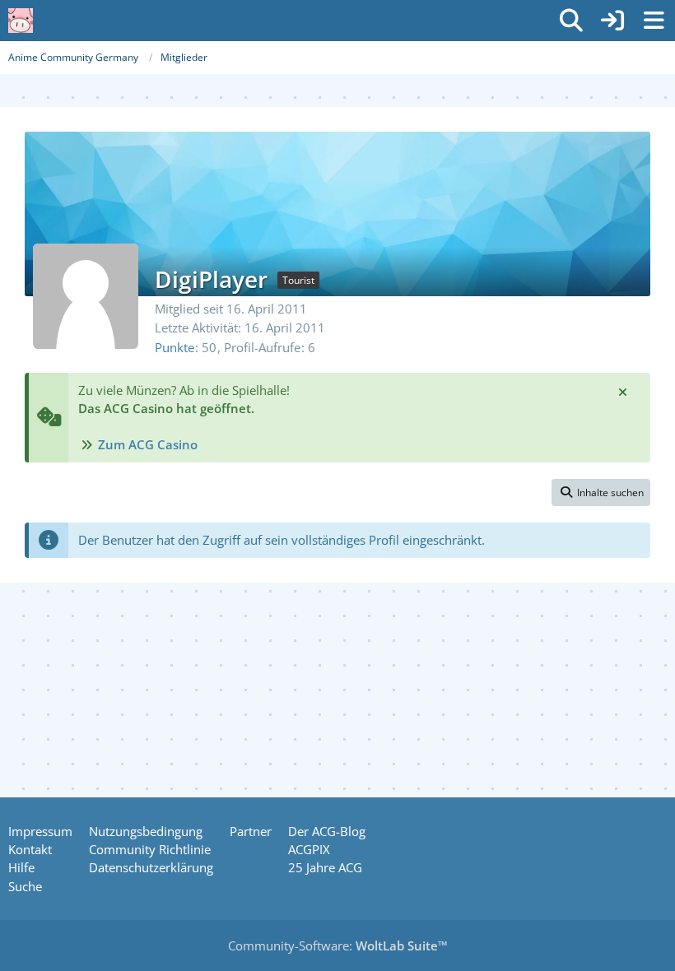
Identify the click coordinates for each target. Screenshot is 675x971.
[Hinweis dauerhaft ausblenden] (624, 391)
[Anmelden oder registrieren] (612, 20)
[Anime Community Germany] (20, 20)
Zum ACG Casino (148, 444)
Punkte (174, 347)
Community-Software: (338, 945)
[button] (601, 493)
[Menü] (653, 20)
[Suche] (571, 20)
